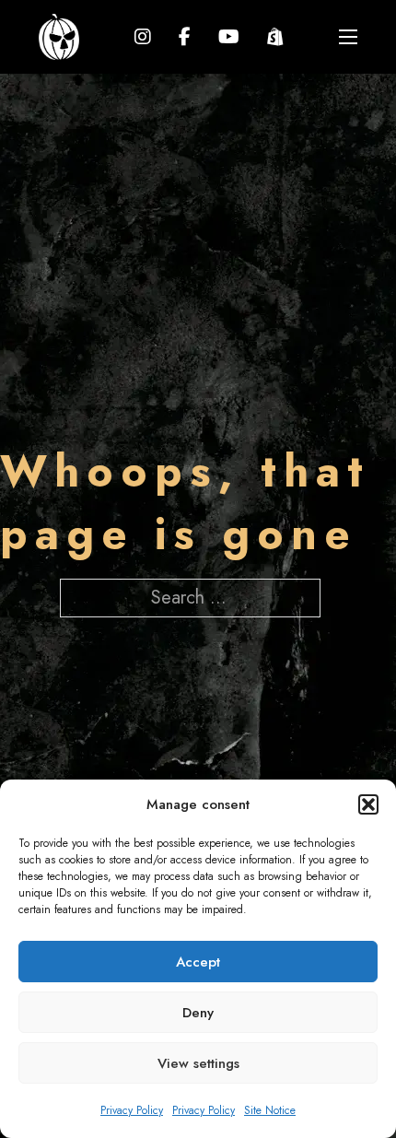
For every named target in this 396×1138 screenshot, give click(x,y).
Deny (198, 1013)
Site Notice (270, 1110)
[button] (368, 804)
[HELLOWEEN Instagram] (143, 37)
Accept (198, 962)
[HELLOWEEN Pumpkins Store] (275, 37)
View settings (198, 1063)
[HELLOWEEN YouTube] (228, 37)
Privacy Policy (131, 1110)
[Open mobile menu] (348, 36)
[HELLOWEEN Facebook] (184, 37)
